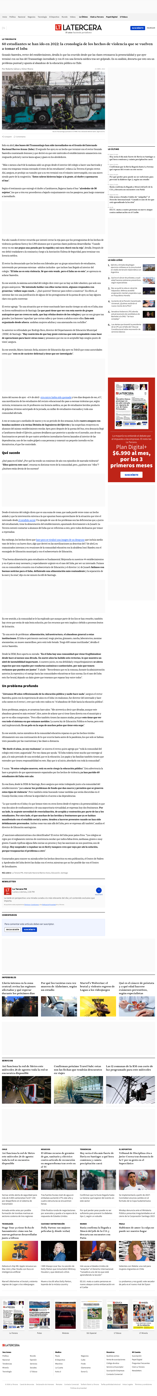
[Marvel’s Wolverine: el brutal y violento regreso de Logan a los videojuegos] (98, 1006)
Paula (122, 1224)
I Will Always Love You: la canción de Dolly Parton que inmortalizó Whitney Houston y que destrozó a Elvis (58, 1269)
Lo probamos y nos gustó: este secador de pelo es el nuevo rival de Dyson (137, 1283)
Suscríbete (30, 929)
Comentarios (21, 137)
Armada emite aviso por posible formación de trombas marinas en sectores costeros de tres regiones (17, 1213)
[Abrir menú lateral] (4, 28)
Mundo (65, 17)
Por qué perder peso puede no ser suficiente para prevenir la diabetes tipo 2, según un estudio (131, 178)
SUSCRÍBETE (131, 474)
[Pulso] (39, 1329)
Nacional (21, 17)
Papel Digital (112, 17)
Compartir (8, 137)
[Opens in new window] (65, 1329)
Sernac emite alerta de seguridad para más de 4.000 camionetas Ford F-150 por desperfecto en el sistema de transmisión (19, 1199)
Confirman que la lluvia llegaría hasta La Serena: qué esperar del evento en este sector (132, 168)
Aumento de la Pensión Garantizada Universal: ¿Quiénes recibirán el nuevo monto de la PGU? (126, 303)
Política (12, 17)
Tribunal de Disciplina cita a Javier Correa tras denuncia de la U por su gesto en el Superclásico (136, 1158)
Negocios (31, 17)
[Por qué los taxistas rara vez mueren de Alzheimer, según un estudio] (59, 1006)
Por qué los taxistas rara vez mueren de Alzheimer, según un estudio (59, 987)
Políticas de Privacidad (49, 904)
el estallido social (26, 520)
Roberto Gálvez (13, 68)
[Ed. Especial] (91, 1329)
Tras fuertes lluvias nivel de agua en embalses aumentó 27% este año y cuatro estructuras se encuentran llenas (57, 1199)
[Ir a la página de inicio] (78, 28)
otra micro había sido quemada (55, 397)
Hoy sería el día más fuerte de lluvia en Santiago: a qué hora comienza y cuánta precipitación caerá (132, 158)
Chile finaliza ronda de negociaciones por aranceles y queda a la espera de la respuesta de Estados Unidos (59, 1213)
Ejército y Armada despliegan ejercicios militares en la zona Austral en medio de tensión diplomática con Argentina (126, 268)
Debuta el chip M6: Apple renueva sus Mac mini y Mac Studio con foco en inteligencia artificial (19, 1269)
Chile (4, 1149)
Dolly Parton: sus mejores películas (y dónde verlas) (55, 1229)
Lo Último (83, 17)
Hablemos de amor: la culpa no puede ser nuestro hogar (136, 1229)
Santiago (64, 873)
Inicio (4, 17)
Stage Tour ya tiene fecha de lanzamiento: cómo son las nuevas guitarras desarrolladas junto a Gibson (19, 1233)
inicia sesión (12, 929)
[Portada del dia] (131, 428)
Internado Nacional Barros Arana (37, 873)
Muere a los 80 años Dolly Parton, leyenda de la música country (56, 1283)
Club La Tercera (97, 17)
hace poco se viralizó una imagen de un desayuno (60, 539)
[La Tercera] (13, 1329)
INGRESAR (151, 28)
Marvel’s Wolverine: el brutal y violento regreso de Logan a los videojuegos (97, 987)
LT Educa (124, 17)
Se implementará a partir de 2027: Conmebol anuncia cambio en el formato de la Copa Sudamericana (135, 1198)
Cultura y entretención (53, 1224)
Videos (73, 17)
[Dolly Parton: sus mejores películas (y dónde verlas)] (59, 1251)
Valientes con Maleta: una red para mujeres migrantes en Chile (135, 1267)
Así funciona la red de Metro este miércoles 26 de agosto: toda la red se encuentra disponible (25, 1070)
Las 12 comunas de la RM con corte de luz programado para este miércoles (129, 1068)
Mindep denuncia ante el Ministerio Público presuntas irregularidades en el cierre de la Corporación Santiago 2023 (137, 1213)
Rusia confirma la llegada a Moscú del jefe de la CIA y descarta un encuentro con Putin (131, 188)
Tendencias (85, 1149)
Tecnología (42, 17)
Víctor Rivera (27, 68)
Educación (55, 873)
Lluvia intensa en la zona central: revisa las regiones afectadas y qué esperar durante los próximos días (19, 988)
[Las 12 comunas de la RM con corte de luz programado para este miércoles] (130, 1090)
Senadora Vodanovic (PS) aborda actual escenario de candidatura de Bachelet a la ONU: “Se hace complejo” (125, 315)
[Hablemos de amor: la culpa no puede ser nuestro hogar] (137, 1251)
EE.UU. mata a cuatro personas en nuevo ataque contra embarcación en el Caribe (131, 211)
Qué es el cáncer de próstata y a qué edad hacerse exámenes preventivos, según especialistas (126, 280)
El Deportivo (54, 17)
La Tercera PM (9, 39)
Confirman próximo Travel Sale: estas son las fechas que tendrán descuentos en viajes (78, 1070)
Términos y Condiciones (31, 904)
